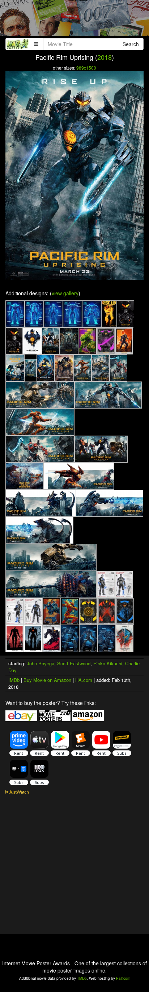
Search (131, 44)
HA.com (83, 679)
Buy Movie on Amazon (47, 679)
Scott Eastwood (73, 663)
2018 (104, 57)
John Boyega (40, 663)
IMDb (14, 679)
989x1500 (86, 68)
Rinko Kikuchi (107, 663)
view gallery (65, 293)
